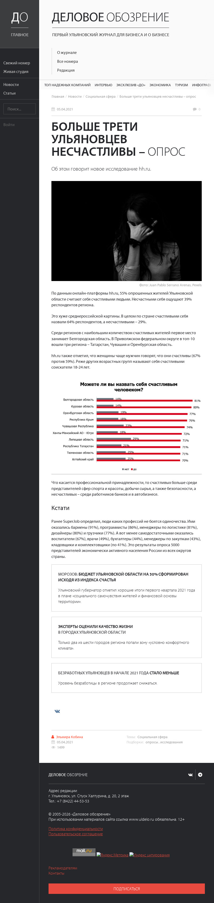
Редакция (66, 70)
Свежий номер (16, 62)
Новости (11, 84)
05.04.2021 (65, 109)
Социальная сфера (101, 96)
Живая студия (15, 71)
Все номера (67, 61)
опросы (152, 741)
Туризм (181, 84)
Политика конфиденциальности (76, 828)
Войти (9, 124)
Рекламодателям (63, 867)
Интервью (103, 84)
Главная (58, 96)
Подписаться (127, 888)
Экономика (160, 84)
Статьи (9, 93)
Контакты (56, 873)
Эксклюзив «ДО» (130, 84)
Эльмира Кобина (69, 736)
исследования (171, 741)
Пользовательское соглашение (76, 833)
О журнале (67, 52)
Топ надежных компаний (67, 84)
